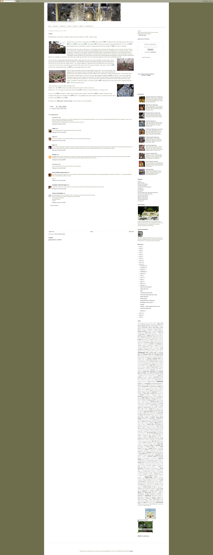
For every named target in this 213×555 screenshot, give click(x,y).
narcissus (154, 428)
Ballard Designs (148, 332)
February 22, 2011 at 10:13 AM (59, 188)
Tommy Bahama (141, 484)
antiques (143, 328)
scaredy (143, 456)
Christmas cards (141, 358)
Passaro (152, 438)
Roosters (143, 452)
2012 (140, 262)
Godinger (139, 393)
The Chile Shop (150, 481)
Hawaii (150, 396)
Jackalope (161, 403)
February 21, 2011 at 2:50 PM (58, 180)
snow (143, 465)
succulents (145, 473)
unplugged (152, 489)
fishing (139, 386)
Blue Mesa (148, 338)
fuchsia (160, 389)
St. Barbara (142, 469)
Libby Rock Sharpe (159, 411)
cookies (143, 367)
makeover (141, 415)
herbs (139, 397)
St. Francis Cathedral (150, 469)
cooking (147, 367)
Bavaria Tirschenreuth (152, 334)
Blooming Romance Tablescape (153, 113)
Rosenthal (149, 452)
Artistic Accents (158, 329)
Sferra (152, 462)
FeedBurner (153, 52)
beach (160, 334)
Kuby (53, 145)
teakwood (149, 479)
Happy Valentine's (144, 296)
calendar (151, 344)
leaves (146, 410)
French (142, 389)
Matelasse (159, 418)
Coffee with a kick (144, 289)
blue (155, 336)
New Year (147, 429)
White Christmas (152, 496)
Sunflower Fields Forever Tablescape (154, 97)
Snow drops (147, 465)
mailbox (161, 414)
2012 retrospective (141, 323)
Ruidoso (149, 453)
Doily (153, 379)
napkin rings (143, 428)
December (142, 265)
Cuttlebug (159, 375)
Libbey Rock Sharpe (148, 411)
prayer (141, 445)
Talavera (147, 478)
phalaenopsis (160, 439)
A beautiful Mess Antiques (144, 324)
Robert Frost (159, 451)
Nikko (152, 429)
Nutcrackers (146, 431)
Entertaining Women (158, 383)
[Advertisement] (91, 218)
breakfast (151, 339)
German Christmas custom (144, 392)
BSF (140, 341)
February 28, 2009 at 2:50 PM (58, 124)
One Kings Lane (157, 434)
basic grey (142, 334)
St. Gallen (158, 469)
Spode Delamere (154, 468)
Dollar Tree (158, 379)
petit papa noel (153, 439)
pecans (147, 439)
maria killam (147, 415)
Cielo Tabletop (152, 364)
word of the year (151, 502)
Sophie (159, 466)
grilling (148, 394)
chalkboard (147, 349)
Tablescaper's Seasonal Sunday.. (65, 101)
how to (139, 400)
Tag (143, 478)
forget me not (145, 387)
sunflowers (150, 475)
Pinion (140, 442)
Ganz (147, 390)
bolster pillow (154, 338)
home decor (159, 397)
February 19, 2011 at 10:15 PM (59, 132)
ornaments (140, 436)
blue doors (141, 338)
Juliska (156, 405)
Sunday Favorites (142, 475)
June (141, 277)
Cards (140, 348)
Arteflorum (150, 329)
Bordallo (140, 339)
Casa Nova (150, 348)
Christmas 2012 (159, 354)
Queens (152, 445)
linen (145, 412)
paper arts (151, 436)
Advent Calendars (154, 325)
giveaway (154, 392)
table (160, 475)
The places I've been (142, 482)
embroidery (148, 383)
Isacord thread (154, 403)
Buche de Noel (146, 341)
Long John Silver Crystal (144, 414)
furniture (139, 390)
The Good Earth (158, 481)
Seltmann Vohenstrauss (152, 461)
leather (142, 410)
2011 (140, 264)
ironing (143, 403)
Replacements (154, 449)
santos (139, 456)
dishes (148, 379)
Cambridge (158, 344)
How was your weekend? (146, 287)
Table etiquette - (143, 298)
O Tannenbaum (153, 431)
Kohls (139, 408)
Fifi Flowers (159, 385)
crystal (140, 375)
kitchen (160, 407)
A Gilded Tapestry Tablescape (152, 137)
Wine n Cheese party (154, 499)
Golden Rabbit (146, 393)
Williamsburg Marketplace (143, 499)
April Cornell (149, 328)
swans (156, 475)
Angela (53, 128)
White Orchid (140, 498)
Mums (144, 427)
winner (143, 501)
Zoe (145, 505)
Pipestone (150, 442)
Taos (158, 478)
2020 (140, 248)
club (151, 365)
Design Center (143, 378)
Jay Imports (141, 404)
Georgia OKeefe (158, 390)
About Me (55, 26)
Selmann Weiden (158, 459)
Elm (142, 383)
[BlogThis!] (61, 106)
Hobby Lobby (145, 397)
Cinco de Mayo (160, 364)
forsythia (151, 387)
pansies (145, 436)
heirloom (160, 396)
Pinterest (145, 442)
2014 (140, 258)
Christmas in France (144, 361)
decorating (156, 377)
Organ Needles (152, 435)
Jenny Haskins (154, 404)
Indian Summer (145, 401)
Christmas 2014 (151, 355)
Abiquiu (154, 324)
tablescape (149, 477)
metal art (143, 421)
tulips (155, 486)
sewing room (146, 462)
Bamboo (155, 332)
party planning (146, 438)
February (142, 285)
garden (151, 390)
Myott (158, 427)
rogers (139, 452)
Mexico (147, 422)
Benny (144, 335)
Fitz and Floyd (145, 386)
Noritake (156, 429)
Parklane (139, 438)
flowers (159, 386)
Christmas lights (147, 362)
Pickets (149, 441)
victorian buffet (153, 491)
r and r (157, 446)
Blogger (131, 551)
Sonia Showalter (151, 466)
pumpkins (146, 445)
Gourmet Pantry (160, 393)
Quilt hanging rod (141, 446)
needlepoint (141, 429)
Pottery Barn (160, 444)
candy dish (156, 346)
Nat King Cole (160, 428)
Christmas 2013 (143, 355)
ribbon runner (146, 451)
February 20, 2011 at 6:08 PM (58, 159)
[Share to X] (62, 106)
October (142, 269)
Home (49, 26)
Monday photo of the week (154, 424)
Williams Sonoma (156, 498)
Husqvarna (144, 400)
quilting (148, 446)
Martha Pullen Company (143, 417)
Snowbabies (154, 465)
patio (162, 438)
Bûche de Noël (154, 341)
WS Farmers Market (144, 504)
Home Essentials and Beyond (144, 399)
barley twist (160, 332)
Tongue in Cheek (149, 484)
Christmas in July (153, 361)
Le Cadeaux (157, 408)
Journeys (69, 26)
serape (160, 461)
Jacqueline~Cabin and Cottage (59, 185)
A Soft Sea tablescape (151, 121)
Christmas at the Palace (157, 357)
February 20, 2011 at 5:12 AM (58, 140)
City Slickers (141, 365)
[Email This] (59, 106)
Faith (141, 290)
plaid (155, 442)
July (141, 275)
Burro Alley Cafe (158, 342)
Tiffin (154, 482)
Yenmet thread (160, 504)
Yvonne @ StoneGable (57, 193)
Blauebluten (143, 336)
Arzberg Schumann (142, 331)
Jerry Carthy (161, 404)
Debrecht (150, 377)
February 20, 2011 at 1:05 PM (58, 150)
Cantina (161, 346)
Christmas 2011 (147, 354)
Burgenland (147, 342)
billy (138, 336)
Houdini (160, 399)
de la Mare (145, 377)
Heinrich (155, 396)
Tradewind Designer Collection (145, 485)
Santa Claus (150, 455)
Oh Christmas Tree (141, 432)
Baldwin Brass (140, 332)
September (143, 271)
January (142, 310)
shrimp (162, 462)
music (148, 427)
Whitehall (148, 498)
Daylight (139, 377)
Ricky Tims (153, 451)
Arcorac (139, 329)
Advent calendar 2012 (143, 325)
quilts (152, 446)
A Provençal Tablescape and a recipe (154, 129)
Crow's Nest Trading (159, 374)
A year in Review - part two (152, 161)
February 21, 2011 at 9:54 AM (58, 168)
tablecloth (139, 477)
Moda (144, 424)
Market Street (154, 415)
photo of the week (142, 441)
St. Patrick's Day (146, 471)
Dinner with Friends (141, 379)
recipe (150, 448)
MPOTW (139, 427)
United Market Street (143, 489)
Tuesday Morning (147, 487)
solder (139, 466)
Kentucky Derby (147, 407)
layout (150, 408)
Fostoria (156, 387)
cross (153, 374)
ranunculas (145, 448)
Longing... (142, 304)
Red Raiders (160, 448)
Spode (147, 468)
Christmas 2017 (148, 357)
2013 (140, 260)
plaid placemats (160, 442)
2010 (140, 313)
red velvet (141, 449)
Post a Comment (54, 205)
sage (153, 453)
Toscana (156, 484)
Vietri (160, 491)
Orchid (144, 435)
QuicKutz (158, 445)
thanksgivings (142, 481)
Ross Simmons (160, 452)
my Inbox (153, 427)
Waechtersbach (141, 493)
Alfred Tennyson (142, 35)
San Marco (140, 455)
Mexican (160, 421)
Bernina (149, 335)
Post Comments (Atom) (60, 234)
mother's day (158, 425)
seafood (153, 458)
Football (139, 387)
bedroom (139, 335)
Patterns (81, 26)
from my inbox (154, 389)
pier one (154, 441)
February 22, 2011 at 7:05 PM (58, 202)
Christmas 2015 (158, 355)
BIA (161, 335)
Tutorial (139, 488)
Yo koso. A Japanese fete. (151, 153)
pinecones (161, 441)
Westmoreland (140, 496)
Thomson (149, 482)
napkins (149, 428)
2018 (140, 250)
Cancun (156, 345)
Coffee (139, 367)
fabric (144, 385)
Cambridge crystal (141, 345)
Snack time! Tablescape (151, 145)
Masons (145, 418)
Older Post (131, 231)
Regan (146, 449)
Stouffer (155, 472)
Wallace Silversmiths (150, 493)
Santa (145, 455)
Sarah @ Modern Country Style (59, 172)
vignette (139, 492)
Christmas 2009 (152, 352)
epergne (139, 385)
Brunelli (161, 339)
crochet (141, 374)
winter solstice (152, 501)
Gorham (152, 393)
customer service (151, 375)
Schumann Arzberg (151, 456)
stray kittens (160, 472)
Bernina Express (155, 335)
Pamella (54, 154)
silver (154, 463)
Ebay (154, 381)
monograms (140, 425)
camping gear (150, 345)
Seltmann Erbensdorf (142, 461)
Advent (159, 324)
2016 (140, 254)
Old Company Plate (151, 432)
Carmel (145, 348)
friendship (148, 389)
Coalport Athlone (158, 365)
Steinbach (154, 471)
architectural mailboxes (157, 328)
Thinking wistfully (150, 169)
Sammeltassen (159, 453)
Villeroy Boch (148, 492)
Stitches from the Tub (143, 472)
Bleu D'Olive (149, 336)
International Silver (154, 401)
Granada (142, 394)
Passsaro (157, 438)
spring (65, 108)
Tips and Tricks (159, 482)
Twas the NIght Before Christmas (148, 488)
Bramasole (146, 339)
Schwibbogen (146, 458)
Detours (160, 378)
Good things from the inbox (146, 292)
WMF (145, 502)
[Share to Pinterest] (65, 106)
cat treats (156, 348)
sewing (139, 462)
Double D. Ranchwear (142, 381)
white (146, 496)
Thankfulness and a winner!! (146, 302)
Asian (150, 331)
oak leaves (160, 431)
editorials (54, 108)
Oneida (139, 435)
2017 (140, 252)
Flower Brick (153, 386)
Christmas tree (145, 364)
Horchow (154, 399)
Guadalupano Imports (156, 394)
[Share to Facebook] (64, 106)
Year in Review (153, 504)
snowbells (160, 465)
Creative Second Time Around (156, 373)
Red (156, 448)
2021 (140, 246)
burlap (152, 342)
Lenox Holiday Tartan (159, 410)
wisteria (158, 501)
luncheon (157, 414)
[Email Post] (56, 106)
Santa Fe (157, 455)
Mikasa (157, 422)
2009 (140, 315)
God (160, 392)
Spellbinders (140, 468)
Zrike (148, 505)
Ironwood (148, 403)
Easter (149, 381)
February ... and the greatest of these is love (150, 306)
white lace (160, 496)
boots (160, 338)
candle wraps (145, 346)
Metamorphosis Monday (152, 421)
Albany (150, 327)
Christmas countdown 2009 (153, 358)
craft (151, 370)
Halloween (140, 396)
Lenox (150, 410)
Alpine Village (155, 327)
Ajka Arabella (144, 327)
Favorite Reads (88, 26)
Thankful (161, 480)
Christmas (141, 352)
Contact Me (62, 26)
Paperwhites (159, 436)
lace (142, 408)
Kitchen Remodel (145, 74)
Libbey (140, 411)
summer (156, 474)
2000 (140, 317)
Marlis (160, 415)
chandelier (153, 349)
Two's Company (160, 488)
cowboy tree (148, 368)
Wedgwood (148, 495)
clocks (147, 365)
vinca (155, 492)
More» (149, 75)
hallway (146, 396)
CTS (145, 375)
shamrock (157, 462)
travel (155, 485)
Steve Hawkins (160, 471)
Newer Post (51, 231)
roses (154, 452)
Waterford (159, 493)
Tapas (162, 478)
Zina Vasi (140, 505)
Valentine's (144, 491)
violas (160, 492)
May (141, 279)
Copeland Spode (154, 367)
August (142, 273)
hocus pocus (152, 397)
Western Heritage (158, 495)
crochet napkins (147, 374)
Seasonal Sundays (149, 459)
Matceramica (152, 418)
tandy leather (153, 478)
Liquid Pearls (160, 413)
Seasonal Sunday (59, 108)
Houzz (139, 74)
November (142, 267)
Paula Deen (141, 439)
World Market (159, 502)
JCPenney (147, 404)
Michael (151, 422)
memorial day (155, 419)
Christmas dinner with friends (152, 359)
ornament (159, 435)
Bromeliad (157, 339)
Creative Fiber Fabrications (149, 371)
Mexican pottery (141, 422)
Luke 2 (152, 414)
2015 (140, 256)
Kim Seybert (154, 407)
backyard (159, 331)
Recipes (75, 26)
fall (147, 385)
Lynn (53, 136)
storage (150, 472)
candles (151, 346)
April (141, 281)
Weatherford (140, 495)
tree (158, 485)
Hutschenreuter (151, 400)
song (144, 466)
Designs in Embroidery (152, 378)
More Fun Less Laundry (149, 425)
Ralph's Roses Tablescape (152, 105)
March (141, 283)
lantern (146, 408)
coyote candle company (157, 368)
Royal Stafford (142, 453)
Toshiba (161, 484)
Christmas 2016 (141, 357)
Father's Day (153, 385)
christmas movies (154, 362)
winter (147, 501)
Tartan (144, 479)
